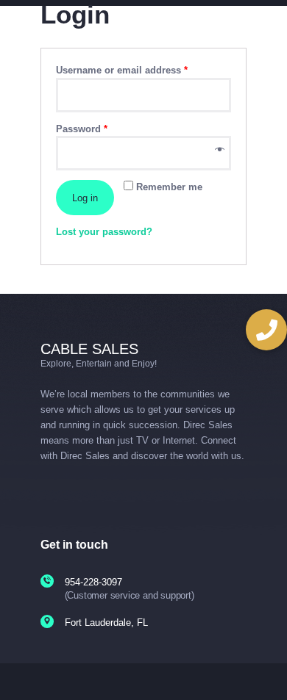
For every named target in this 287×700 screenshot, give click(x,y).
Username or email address (122, 70)
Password (81, 128)
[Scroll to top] (266, 670)
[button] (266, 329)
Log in (85, 197)
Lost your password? (104, 231)
